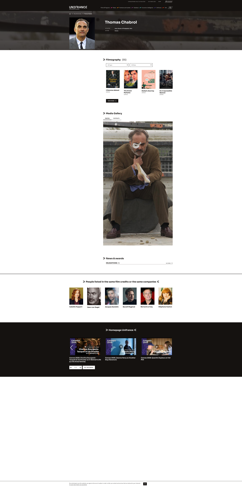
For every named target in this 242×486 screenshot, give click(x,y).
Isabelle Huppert (75, 307)
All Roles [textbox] (133, 65)
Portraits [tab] (116, 118)
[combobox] (117, 65)
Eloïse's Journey (148, 91)
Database (136, 7)
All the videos (88, 367)
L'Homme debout (112, 90)
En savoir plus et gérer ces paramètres (78, 484)
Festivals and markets (125, 7)
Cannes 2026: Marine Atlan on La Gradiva (157, 358)
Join (166, 7)
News (114, 7)
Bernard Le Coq (147, 307)
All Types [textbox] (110, 65)
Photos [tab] (107, 118)
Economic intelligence (147, 7)
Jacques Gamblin (112, 307)
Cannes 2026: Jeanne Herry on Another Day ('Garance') (84, 359)
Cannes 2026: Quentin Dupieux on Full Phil (120, 359)
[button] (170, 125)
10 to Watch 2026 (152, 1)
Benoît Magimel (129, 307)
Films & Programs (105, 7)
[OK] (145, 483)
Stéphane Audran (165, 307)
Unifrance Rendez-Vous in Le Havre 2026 (136, 1)
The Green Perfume (128, 92)
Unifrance (158, 7)
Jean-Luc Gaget (93, 307)
